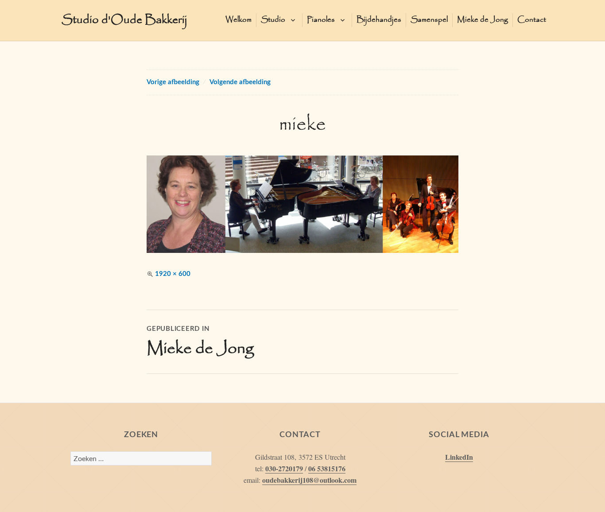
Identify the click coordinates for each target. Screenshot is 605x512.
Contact (531, 20)
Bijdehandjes (379, 20)
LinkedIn (459, 457)
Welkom (238, 20)
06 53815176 (326, 468)
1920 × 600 (172, 274)
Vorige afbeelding (173, 82)
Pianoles (321, 20)
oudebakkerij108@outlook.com (309, 480)
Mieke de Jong (482, 20)
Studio (273, 20)
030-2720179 (284, 468)
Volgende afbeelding (240, 82)
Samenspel (429, 20)
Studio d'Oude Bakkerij (124, 20)
